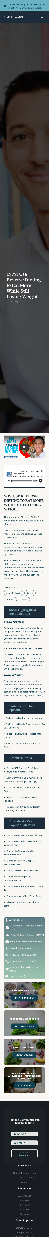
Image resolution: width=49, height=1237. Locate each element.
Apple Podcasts (13, 593)
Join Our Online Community (21, 777)
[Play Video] (24, 447)
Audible (23, 599)
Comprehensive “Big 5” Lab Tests (24, 896)
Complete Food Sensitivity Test (23, 870)
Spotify (30, 593)
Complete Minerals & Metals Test (24, 835)
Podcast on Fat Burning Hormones (24, 718)
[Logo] (14, 16)
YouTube (10, 599)
